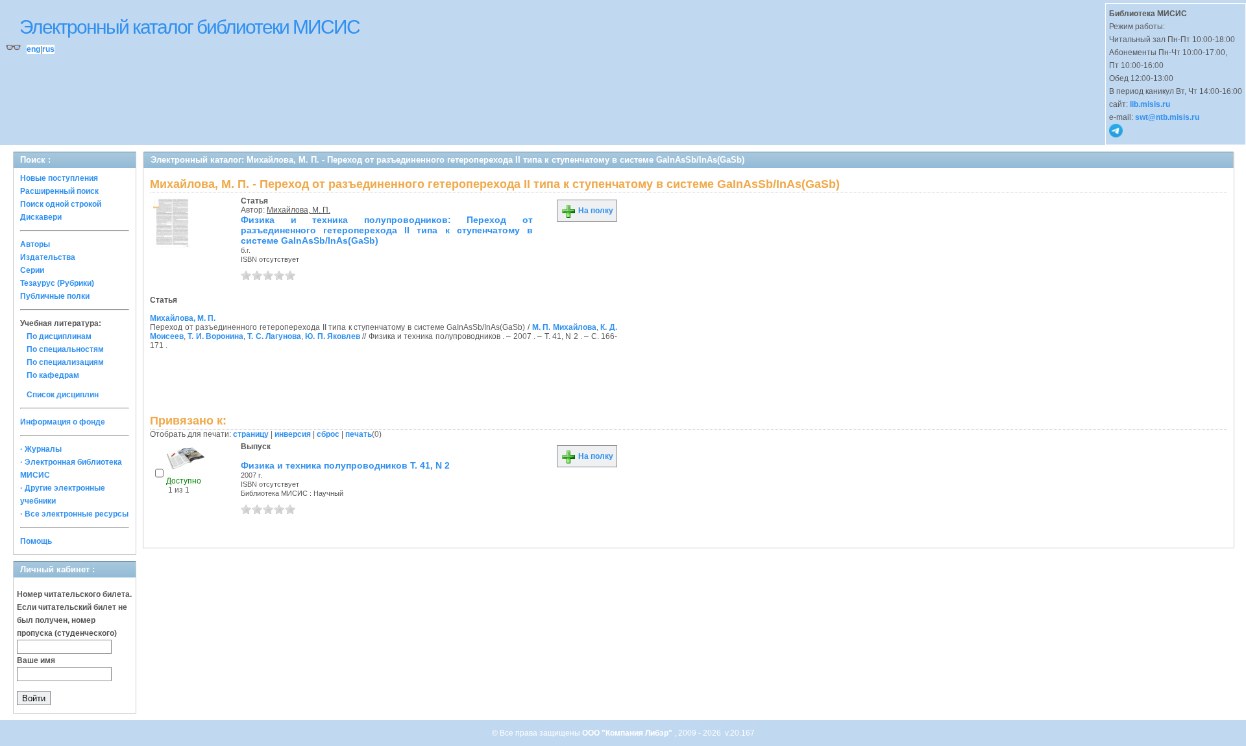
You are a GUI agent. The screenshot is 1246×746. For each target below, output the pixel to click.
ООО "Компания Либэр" (628, 733)
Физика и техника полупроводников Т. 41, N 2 (345, 465)
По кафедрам (53, 375)
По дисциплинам (59, 336)
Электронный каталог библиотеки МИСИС (189, 27)
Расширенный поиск (59, 191)
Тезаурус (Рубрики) (57, 283)
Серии (32, 270)
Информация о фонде (62, 421)
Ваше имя (36, 660)
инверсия (293, 434)
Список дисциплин (63, 394)
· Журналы (41, 449)
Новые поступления (59, 178)
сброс (328, 434)
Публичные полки (55, 296)
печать (358, 434)
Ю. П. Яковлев (332, 336)
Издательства (47, 257)
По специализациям (65, 362)
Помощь (36, 541)
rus (48, 49)
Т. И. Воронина (215, 336)
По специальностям (65, 349)
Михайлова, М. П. (298, 210)
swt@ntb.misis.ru (1167, 117)
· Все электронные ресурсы (74, 514)
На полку (594, 210)
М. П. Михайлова (564, 327)
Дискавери (41, 217)
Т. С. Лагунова (274, 336)
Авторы (35, 244)
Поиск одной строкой (60, 204)
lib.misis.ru (1150, 104)
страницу (251, 434)
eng (33, 49)
